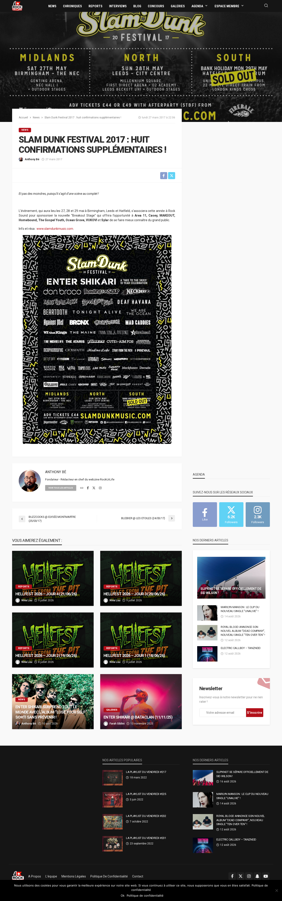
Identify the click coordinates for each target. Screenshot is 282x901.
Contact (137, 876)
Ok (122, 895)
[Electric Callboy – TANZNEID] (207, 654)
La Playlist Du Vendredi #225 (146, 794)
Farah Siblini (116, 723)
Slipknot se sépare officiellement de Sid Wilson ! (230, 591)
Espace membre (227, 6)
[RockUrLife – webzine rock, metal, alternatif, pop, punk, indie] (18, 876)
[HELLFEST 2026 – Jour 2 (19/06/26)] (53, 639)
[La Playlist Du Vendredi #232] (112, 821)
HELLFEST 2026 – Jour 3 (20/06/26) (134, 594)
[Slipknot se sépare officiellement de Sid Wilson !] (231, 578)
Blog (137, 6)
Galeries (178, 6)
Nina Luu (26, 600)
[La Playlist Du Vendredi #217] (112, 777)
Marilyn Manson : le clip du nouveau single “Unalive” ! (240, 609)
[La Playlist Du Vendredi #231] (112, 843)
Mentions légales (73, 876)
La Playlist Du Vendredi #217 (146, 772)
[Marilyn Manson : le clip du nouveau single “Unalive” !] (207, 613)
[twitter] (94, 488)
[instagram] (100, 488)
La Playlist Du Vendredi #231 (146, 838)
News (52, 6)
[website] (81, 488)
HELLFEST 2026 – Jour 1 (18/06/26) (134, 655)
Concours (156, 6)
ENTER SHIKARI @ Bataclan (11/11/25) (138, 717)
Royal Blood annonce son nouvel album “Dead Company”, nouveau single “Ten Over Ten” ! (243, 630)
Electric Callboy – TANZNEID (241, 648)
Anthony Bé (32, 159)
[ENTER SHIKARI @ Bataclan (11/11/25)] (141, 701)
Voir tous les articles (60, 488)
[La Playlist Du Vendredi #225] (112, 799)
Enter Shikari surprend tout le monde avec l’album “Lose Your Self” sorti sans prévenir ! (51, 711)
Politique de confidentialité (109, 876)
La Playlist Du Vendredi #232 (146, 816)
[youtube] (265, 876)
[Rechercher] (266, 6)
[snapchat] (257, 876)
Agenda (197, 6)
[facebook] (88, 488)
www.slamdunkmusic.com (55, 228)
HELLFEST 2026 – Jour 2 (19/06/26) (46, 655)
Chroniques (72, 6)
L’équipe (51, 876)
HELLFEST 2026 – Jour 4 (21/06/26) (46, 594)
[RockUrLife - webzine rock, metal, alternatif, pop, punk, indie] (17, 5)
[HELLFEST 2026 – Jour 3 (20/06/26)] (141, 578)
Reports (95, 6)
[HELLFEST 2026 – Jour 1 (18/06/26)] (141, 639)
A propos (34, 876)
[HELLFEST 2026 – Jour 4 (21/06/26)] (53, 578)
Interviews (118, 6)
